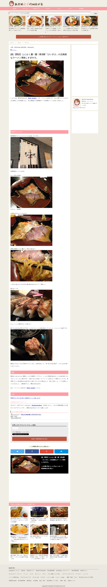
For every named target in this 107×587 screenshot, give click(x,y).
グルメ (70, 8)
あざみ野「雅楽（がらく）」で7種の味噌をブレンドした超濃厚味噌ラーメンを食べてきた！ (17, 28)
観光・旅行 (42, 580)
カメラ (59, 8)
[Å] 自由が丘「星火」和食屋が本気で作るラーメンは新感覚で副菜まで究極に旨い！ (89, 28)
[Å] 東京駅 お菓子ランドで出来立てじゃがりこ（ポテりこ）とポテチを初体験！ (19, 520)
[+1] (47, 451)
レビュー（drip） (60, 577)
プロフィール (76, 107)
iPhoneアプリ (36, 8)
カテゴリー (26, 8)
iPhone (23, 570)
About (14, 8)
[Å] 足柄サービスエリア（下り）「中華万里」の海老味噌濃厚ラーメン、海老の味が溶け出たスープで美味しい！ (19, 538)
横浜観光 (29, 580)
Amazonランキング (14, 570)
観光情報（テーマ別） (53, 580)
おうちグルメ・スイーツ (15, 574)
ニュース (85, 574)
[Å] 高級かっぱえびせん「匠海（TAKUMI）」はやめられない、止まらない (39, 520)
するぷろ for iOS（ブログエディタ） (31, 414)
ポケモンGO (36, 577)
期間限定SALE (12, 580)
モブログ (48, 8)
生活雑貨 (35, 580)
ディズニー (78, 574)
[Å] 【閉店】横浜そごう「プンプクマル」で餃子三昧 (38, 537)
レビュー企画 (50, 577)
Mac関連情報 (50, 570)
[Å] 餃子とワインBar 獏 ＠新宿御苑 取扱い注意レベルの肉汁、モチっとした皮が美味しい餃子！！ (39, 557)
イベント (25, 574)
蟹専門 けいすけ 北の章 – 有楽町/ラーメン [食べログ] (25, 398)
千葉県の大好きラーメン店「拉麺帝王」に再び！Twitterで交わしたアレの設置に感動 (35, 28)
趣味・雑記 (63, 580)
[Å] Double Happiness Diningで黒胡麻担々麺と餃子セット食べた (59, 519)
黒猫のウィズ (71, 580)
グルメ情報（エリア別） (54, 574)
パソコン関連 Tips (14, 577)
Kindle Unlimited (41, 570)
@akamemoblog (37, 405)
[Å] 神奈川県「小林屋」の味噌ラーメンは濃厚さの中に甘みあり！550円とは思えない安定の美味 (71, 28)
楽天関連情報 (21, 580)
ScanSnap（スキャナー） (63, 570)
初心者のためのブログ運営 (86, 577)
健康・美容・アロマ (72, 577)
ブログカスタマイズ (25, 577)
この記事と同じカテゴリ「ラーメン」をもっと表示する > (53, 36)
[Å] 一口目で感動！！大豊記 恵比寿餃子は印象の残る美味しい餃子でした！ (59, 557)
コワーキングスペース (68, 574)
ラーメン (14, 50)
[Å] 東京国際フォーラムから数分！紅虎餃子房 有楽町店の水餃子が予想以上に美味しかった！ (59, 537)
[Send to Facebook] (32, 451)
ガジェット (38, 574)
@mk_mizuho (32, 98)
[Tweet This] (17, 451)
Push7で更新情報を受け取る (39, 439)
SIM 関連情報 (75, 570)
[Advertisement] (39, 115)
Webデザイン (84, 570)
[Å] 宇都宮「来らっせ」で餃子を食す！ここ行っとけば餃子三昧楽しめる (19, 557)
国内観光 (81, 8)
